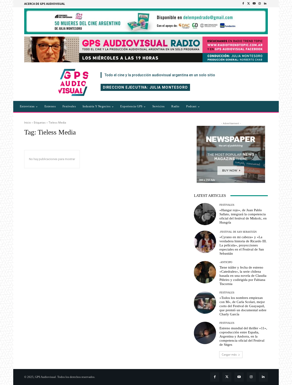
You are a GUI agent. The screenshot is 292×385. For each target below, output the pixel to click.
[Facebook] (243, 3)
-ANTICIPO (225, 262)
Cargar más (229, 354)
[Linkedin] (265, 3)
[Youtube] (254, 3)
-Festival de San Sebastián (238, 232)
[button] (223, 106)
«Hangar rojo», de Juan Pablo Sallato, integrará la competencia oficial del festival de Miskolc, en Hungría (243, 216)
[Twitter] (248, 3)
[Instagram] (259, 3)
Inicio (27, 122)
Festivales (226, 205)
